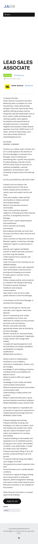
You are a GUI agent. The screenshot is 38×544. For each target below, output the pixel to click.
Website (30, 85)
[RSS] (19, 538)
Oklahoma (20, 75)
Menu (8, 15)
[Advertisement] (19, 39)
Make (10, 531)
